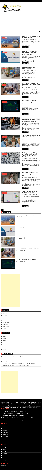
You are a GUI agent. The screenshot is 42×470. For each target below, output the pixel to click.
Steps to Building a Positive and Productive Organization (30, 192)
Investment (5, 342)
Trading (4, 102)
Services (4, 119)
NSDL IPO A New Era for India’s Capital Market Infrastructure (12, 1)
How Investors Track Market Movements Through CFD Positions (30, 101)
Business (5, 37)
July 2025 (4, 328)
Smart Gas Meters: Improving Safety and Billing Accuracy (31, 37)
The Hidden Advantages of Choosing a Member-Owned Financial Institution (31, 137)
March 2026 (5, 320)
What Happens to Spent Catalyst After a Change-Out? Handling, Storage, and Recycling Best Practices (30, 154)
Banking (4, 174)
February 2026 (6, 322)
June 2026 (5, 313)
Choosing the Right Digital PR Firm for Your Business (30, 68)
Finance (4, 52)
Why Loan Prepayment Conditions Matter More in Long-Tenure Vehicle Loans (31, 85)
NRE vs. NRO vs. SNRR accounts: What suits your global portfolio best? (30, 174)
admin (32, 39)
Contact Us (3, 465)
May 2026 (5, 315)
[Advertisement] (21, 22)
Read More (25, 47)
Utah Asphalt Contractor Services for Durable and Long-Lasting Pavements (31, 118)
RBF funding (15, 405)
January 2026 (5, 324)
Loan (4, 84)
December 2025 (6, 326)
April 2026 (5, 318)
